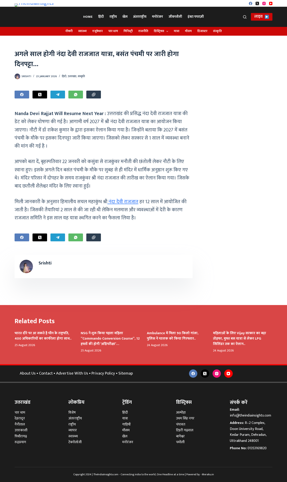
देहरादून (20, 418)
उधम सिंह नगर (185, 418)
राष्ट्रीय (113, 17)
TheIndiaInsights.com (105, 474)
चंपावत (180, 424)
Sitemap (125, 373)
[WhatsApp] (75, 94)
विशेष (72, 413)
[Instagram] (264, 3)
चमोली (180, 442)
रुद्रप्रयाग (20, 442)
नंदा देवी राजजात (122, 202)
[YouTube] (270, 3)
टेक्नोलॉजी (75, 442)
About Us (28, 373)
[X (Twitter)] (257, 3)
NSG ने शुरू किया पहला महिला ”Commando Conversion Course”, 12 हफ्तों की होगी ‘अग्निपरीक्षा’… (110, 338)
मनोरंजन (157, 17)
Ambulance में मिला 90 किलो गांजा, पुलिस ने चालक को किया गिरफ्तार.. (172, 336)
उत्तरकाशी (21, 430)
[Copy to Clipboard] (93, 94)
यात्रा (176, 31)
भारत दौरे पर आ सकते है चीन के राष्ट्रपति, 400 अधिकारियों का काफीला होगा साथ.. (43, 336)
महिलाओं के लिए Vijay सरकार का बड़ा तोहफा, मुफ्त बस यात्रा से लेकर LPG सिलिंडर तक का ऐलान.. (239, 338)
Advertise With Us (72, 373)
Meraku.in (208, 474)
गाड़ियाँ (126, 424)
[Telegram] (57, 94)
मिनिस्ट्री (128, 31)
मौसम (188, 31)
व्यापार (72, 430)
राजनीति (143, 31)
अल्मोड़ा (181, 413)
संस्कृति (217, 31)
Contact (46, 373)
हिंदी (101, 17)
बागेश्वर (180, 436)
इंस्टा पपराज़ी (196, 17)
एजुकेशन (97, 31)
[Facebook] (250, 3)
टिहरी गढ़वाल (184, 430)
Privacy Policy (103, 373)
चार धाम (113, 31)
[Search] (244, 17)
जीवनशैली (175, 17)
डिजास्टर (202, 31)
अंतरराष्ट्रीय (139, 17)
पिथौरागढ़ (21, 436)
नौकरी (69, 31)
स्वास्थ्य (82, 31)
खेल (125, 17)
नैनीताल (20, 424)
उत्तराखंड (72, 76)
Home (88, 17)
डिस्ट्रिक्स (159, 31)
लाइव (258, 16)
